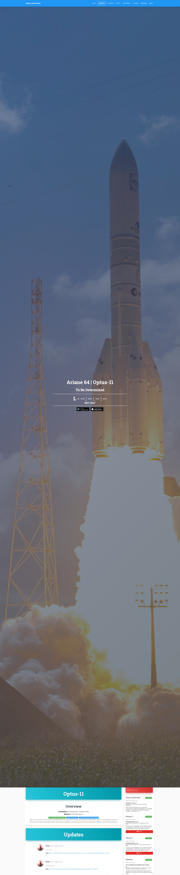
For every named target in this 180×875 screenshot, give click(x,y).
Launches (101, 3)
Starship (110, 3)
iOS (152, 3)
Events (118, 3)
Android (144, 3)
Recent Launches (132, 790)
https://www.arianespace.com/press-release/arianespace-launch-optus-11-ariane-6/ (74, 869)
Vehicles (135, 3)
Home (94, 3)
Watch (140, 831)
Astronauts (126, 3)
